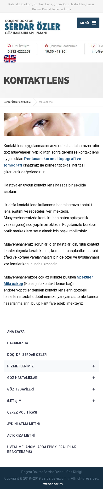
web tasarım (53, 484)
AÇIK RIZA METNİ (21, 435)
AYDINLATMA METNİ (23, 424)
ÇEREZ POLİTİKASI (22, 412)
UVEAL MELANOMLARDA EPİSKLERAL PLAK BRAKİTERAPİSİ (41, 449)
